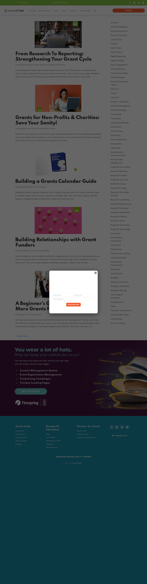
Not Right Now (73, 308)
